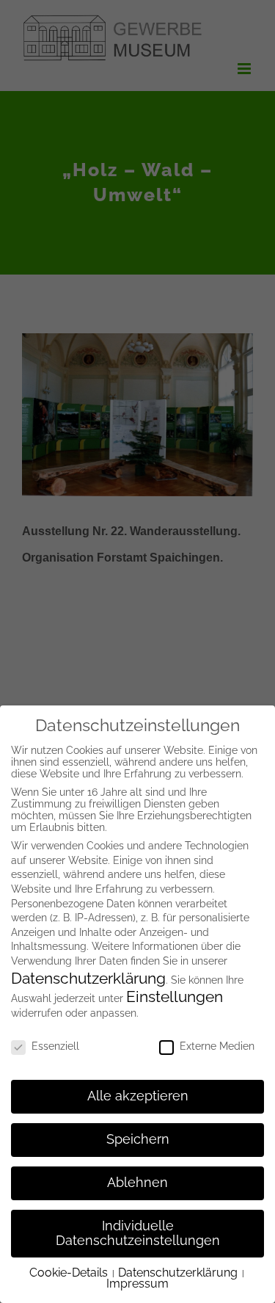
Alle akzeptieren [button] (137, 1096)
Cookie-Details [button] (70, 1273)
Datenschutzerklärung (88, 978)
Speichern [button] (137, 1139)
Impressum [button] (137, 1284)
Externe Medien (217, 1046)
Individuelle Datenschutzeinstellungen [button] (138, 1233)
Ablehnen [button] (137, 1182)
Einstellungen (174, 996)
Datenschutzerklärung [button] (179, 1273)
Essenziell (55, 1046)
